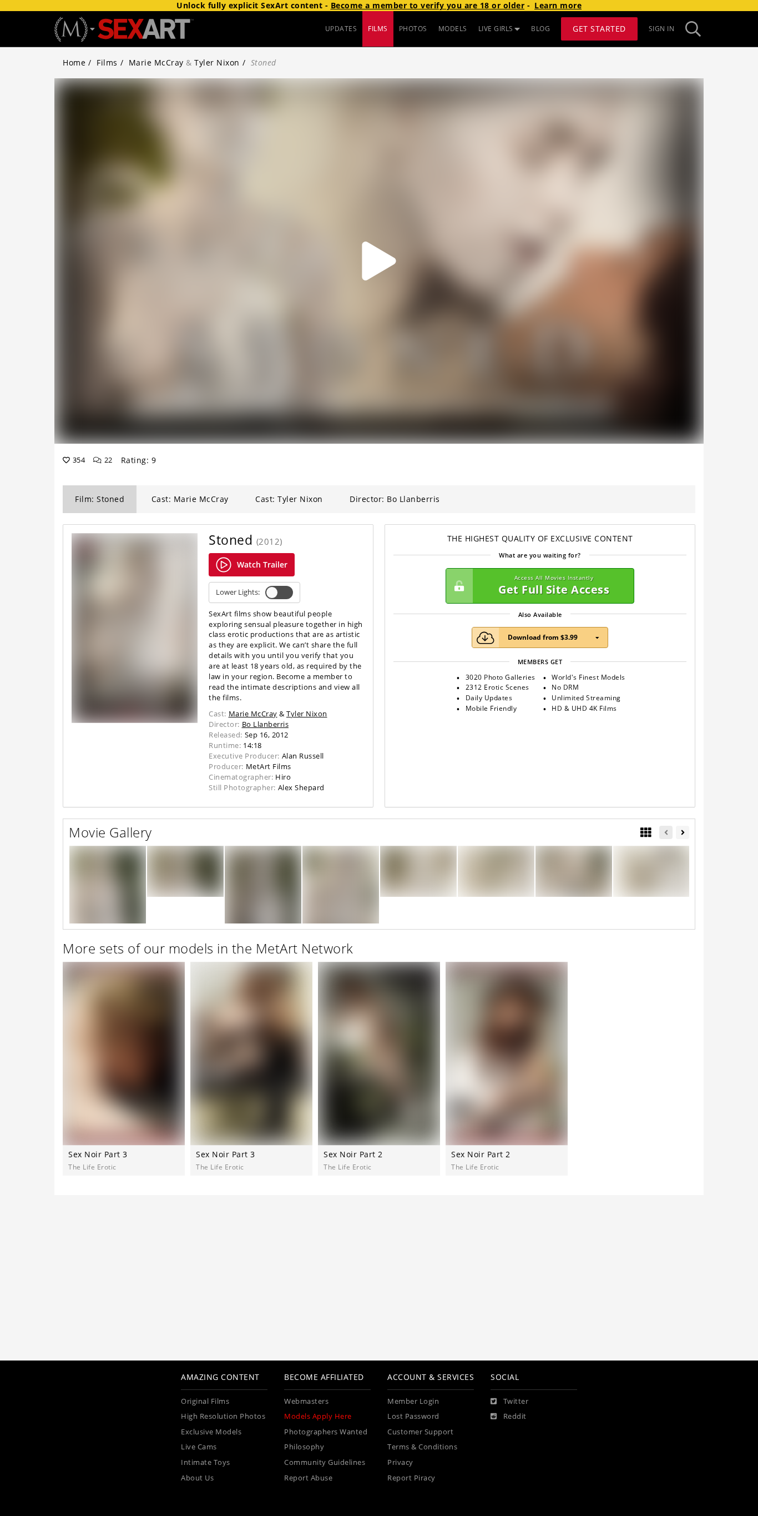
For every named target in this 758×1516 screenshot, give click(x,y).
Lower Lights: (238, 592)
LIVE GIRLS (495, 28)
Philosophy (304, 1447)
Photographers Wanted (325, 1432)
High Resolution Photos (223, 1416)
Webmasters (306, 1401)
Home (74, 62)
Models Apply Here (318, 1416)
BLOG (540, 28)
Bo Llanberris (265, 724)
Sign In (662, 28)
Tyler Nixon (217, 62)
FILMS (378, 28)
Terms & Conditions (422, 1447)
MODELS (452, 28)
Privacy (400, 1462)
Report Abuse (308, 1478)
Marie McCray (156, 62)
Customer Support (420, 1432)
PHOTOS (413, 28)
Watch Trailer (262, 564)
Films (107, 62)
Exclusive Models (211, 1432)
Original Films (205, 1401)
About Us (197, 1478)
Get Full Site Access (553, 585)
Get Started (599, 28)
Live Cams (199, 1447)
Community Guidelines (324, 1462)
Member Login (413, 1401)
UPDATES (341, 28)
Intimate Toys (205, 1462)
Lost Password (413, 1416)
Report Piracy (411, 1478)
